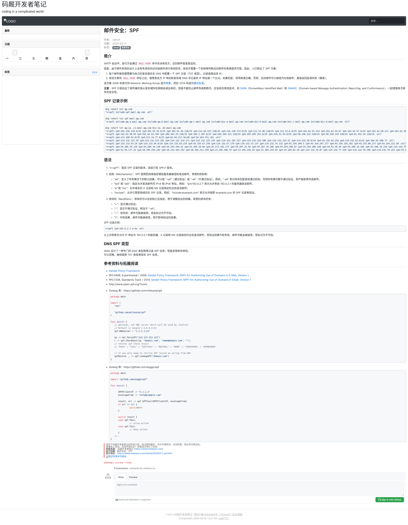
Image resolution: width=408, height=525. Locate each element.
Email (116, 47)
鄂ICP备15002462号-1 (207, 514)
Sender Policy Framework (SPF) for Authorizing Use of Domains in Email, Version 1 (201, 279)
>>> (94, 72)
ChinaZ (225, 514)
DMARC (292, 88)
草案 (168, 83)
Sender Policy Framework (124, 270)
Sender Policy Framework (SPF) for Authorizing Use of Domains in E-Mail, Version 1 (198, 275)
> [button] (87, 52)
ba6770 (223, 518)
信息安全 (125, 47)
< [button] (14, 52)
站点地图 (237, 514)
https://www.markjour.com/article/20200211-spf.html (144, 453)
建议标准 (199, 83)
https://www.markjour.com (148, 448)
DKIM (243, 88)
